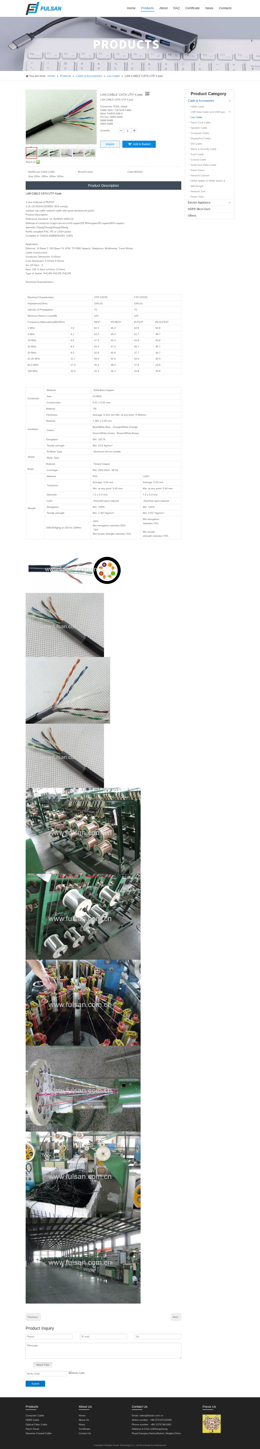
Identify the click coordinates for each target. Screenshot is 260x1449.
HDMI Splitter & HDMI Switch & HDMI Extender (212, 180)
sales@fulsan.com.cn (151, 1415)
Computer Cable (200, 133)
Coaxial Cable (198, 159)
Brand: (81, 171)
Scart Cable (197, 154)
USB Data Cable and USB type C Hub (212, 111)
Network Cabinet (200, 175)
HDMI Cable (197, 106)
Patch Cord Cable (200, 122)
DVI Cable (196, 143)
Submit (35, 1383)
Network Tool (198, 191)
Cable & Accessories (201, 100)
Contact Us (85, 1433)
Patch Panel (197, 170)
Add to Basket (142, 144)
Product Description (103, 185)
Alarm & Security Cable (203, 149)
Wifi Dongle (197, 186)
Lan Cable (196, 117)
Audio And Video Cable (203, 164)
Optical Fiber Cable (36, 1424)
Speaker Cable (199, 127)
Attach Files (42, 1364)
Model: (32, 171)
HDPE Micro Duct (199, 209)
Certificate (84, 1428)
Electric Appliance (199, 202)
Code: (131, 171)
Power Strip (197, 196)
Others (192, 215)
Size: (31, 176)
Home (82, 1415)
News (82, 1424)
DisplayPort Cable (201, 138)
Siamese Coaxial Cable (39, 1433)
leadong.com (160, 1445)
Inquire (110, 144)
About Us (84, 1419)
